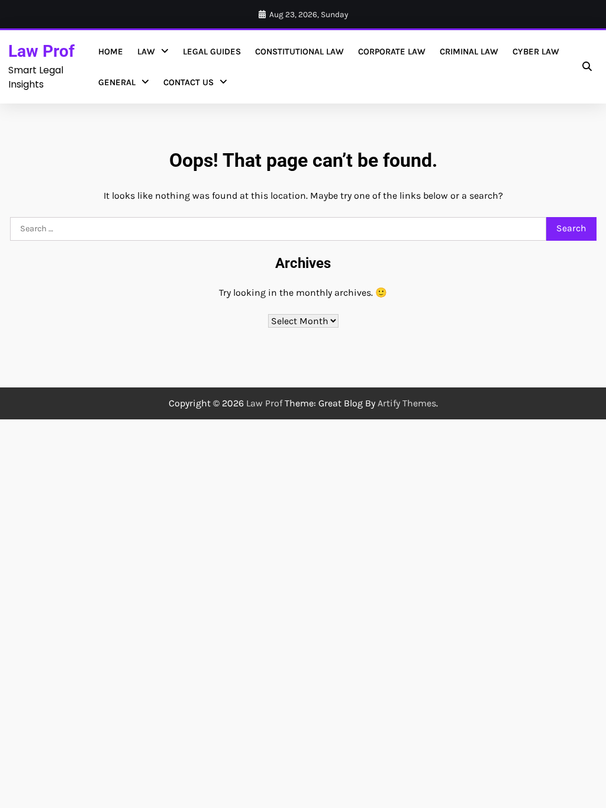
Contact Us (188, 82)
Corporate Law (392, 51)
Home (110, 51)
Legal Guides (212, 51)
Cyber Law (535, 51)
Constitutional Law (299, 51)
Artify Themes (407, 403)
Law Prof (41, 51)
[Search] (587, 66)
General (117, 82)
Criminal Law (469, 51)
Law (146, 51)
